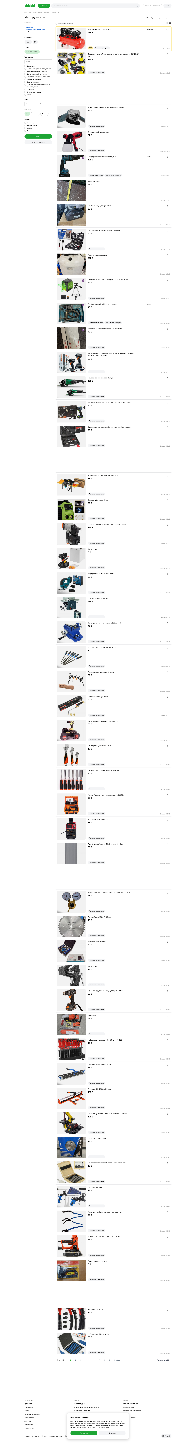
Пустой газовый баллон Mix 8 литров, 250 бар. (105, 844)
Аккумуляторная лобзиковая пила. (101, 574)
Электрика (30, 89)
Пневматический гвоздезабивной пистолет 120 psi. (107, 525)
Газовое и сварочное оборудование (39, 69)
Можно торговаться (33, 123)
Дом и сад (29, 27)
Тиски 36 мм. (92, 549)
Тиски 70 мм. (92, 966)
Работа (26, 1410)
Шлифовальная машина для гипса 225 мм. (104, 1236)
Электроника (28, 1424)
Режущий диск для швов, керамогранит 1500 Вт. (106, 795)
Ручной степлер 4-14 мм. (97, 1261)
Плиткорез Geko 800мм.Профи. (100, 1064)
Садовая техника (32, 82)
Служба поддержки (129, 1417)
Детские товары (29, 1417)
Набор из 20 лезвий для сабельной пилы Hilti (105, 329)
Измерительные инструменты (37, 71)
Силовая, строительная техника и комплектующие (38, 86)
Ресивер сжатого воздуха (97, 255)
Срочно (29, 128)
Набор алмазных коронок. (98, 942)
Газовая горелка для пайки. (98, 697)
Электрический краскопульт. (98, 132)
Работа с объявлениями (82, 1410)
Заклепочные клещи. (96, 1309)
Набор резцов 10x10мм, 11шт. (99, 1334)
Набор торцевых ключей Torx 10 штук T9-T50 (105, 1040)
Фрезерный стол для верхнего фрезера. (103, 475)
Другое (29, 95)
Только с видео (32, 125)
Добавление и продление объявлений (87, 1407)
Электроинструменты (34, 92)
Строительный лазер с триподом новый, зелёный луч (108, 279)
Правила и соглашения (32, 1436)
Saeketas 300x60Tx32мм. (97, 1138)
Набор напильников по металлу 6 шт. (102, 647)
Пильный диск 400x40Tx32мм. (99, 917)
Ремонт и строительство (36, 29)
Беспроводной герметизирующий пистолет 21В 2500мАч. (109, 402)
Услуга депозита (128, 1407)
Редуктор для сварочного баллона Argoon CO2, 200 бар (109, 892)
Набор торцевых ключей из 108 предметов (104, 230)
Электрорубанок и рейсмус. (98, 598)
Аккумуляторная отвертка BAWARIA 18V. (103, 721)
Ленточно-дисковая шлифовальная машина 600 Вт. (107, 1114)
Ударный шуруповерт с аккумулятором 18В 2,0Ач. (107, 991)
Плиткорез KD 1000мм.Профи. (99, 1089)
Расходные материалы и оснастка (38, 77)
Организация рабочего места (37, 74)
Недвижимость (29, 1407)
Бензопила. (92, 1015)
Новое (28, 42)
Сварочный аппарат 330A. (98, 500)
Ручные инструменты (34, 79)
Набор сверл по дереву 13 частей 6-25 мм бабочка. (107, 1163)
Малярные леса (94, 181)
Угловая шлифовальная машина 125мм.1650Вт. (106, 107)
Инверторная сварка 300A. (98, 819)
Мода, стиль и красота (32, 1414)
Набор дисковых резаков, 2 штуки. (101, 378)
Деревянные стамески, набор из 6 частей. (104, 770)
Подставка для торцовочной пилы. (101, 672)
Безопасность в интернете (132, 1410)
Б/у (35, 42)
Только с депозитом (33, 131)
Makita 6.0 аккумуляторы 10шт (99, 206)
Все (27, 114)
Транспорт (28, 1403)
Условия (44, 1436)
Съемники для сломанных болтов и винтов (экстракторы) (109, 427)
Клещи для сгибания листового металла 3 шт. (105, 1212)
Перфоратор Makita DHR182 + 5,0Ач (102, 157)
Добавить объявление (130, 1403)
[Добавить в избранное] (167, 29)
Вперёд (116, 1360)
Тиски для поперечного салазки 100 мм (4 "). (104, 623)
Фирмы (44, 114)
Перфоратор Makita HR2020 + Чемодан (103, 304)
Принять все (84, 1433)
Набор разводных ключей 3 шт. (99, 746)
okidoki (29, 5)
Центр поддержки (80, 1403)
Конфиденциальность (56, 1436)
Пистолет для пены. (95, 1187)
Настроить (112, 1433)
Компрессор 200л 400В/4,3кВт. (99, 29)
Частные (35, 114)
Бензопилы (31, 66)
